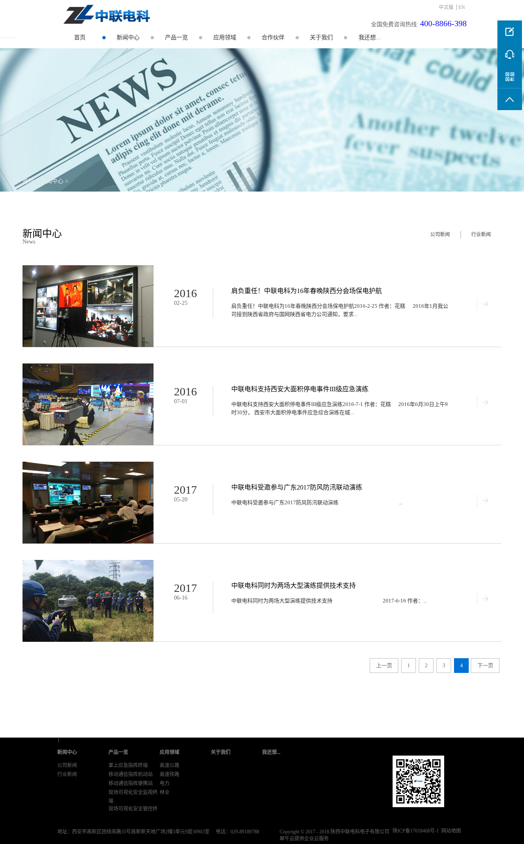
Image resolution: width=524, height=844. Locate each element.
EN (461, 7)
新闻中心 (52, 181)
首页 (80, 37)
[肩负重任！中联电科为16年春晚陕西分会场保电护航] (88, 268)
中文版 (446, 7)
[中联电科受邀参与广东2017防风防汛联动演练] (88, 465)
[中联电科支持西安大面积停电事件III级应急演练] (88, 366)
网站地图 (450, 831)
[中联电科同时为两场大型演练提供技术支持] (88, 563)
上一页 (384, 665)
